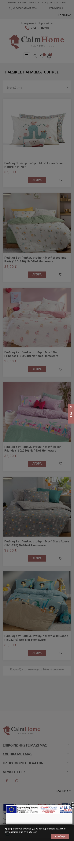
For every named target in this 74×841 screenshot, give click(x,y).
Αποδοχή (60, 836)
